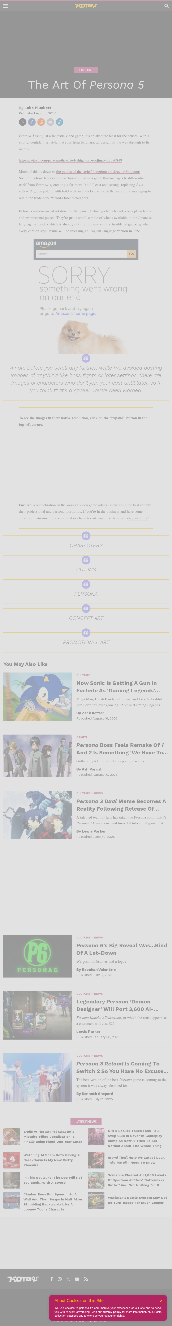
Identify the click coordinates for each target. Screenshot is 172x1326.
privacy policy (112, 1311)
